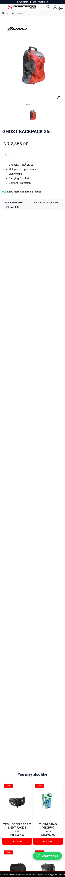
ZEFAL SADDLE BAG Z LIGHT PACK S (17, 826)
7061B (48, 831)
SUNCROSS (18, 202)
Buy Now (17, 841)
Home (5, 13)
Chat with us (50, 856)
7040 (17, 831)
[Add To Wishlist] (7, 154)
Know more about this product (24, 191)
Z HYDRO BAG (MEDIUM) (48, 826)
